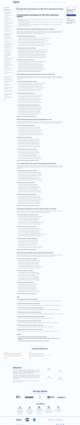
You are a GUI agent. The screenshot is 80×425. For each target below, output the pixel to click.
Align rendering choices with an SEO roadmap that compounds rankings (28, 205)
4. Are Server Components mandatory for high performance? (8, 85)
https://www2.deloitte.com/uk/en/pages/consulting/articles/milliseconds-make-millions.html (32, 336)
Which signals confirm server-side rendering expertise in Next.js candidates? (8, 13)
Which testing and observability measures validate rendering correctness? (8, 65)
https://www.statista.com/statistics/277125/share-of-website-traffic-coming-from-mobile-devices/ (33, 340)
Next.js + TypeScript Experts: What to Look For (71, 23)
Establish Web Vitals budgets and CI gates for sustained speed (26, 249)
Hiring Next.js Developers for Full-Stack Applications (71, 20)
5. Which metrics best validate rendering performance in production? (8, 88)
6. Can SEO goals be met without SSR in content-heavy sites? (8, 91)
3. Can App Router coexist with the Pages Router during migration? (8, 82)
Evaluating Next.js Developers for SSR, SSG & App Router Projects (8, 10)
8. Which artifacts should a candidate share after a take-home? (8, 97)
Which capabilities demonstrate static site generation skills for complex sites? (8, 23)
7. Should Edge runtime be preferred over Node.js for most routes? (8, 94)
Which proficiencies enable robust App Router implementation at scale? (8, 34)
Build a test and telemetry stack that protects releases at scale (26, 293)
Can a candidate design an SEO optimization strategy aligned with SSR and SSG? (8, 44)
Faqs (5, 74)
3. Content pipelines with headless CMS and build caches (7, 31)
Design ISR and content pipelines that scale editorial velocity (26, 116)
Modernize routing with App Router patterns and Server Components (27, 160)
